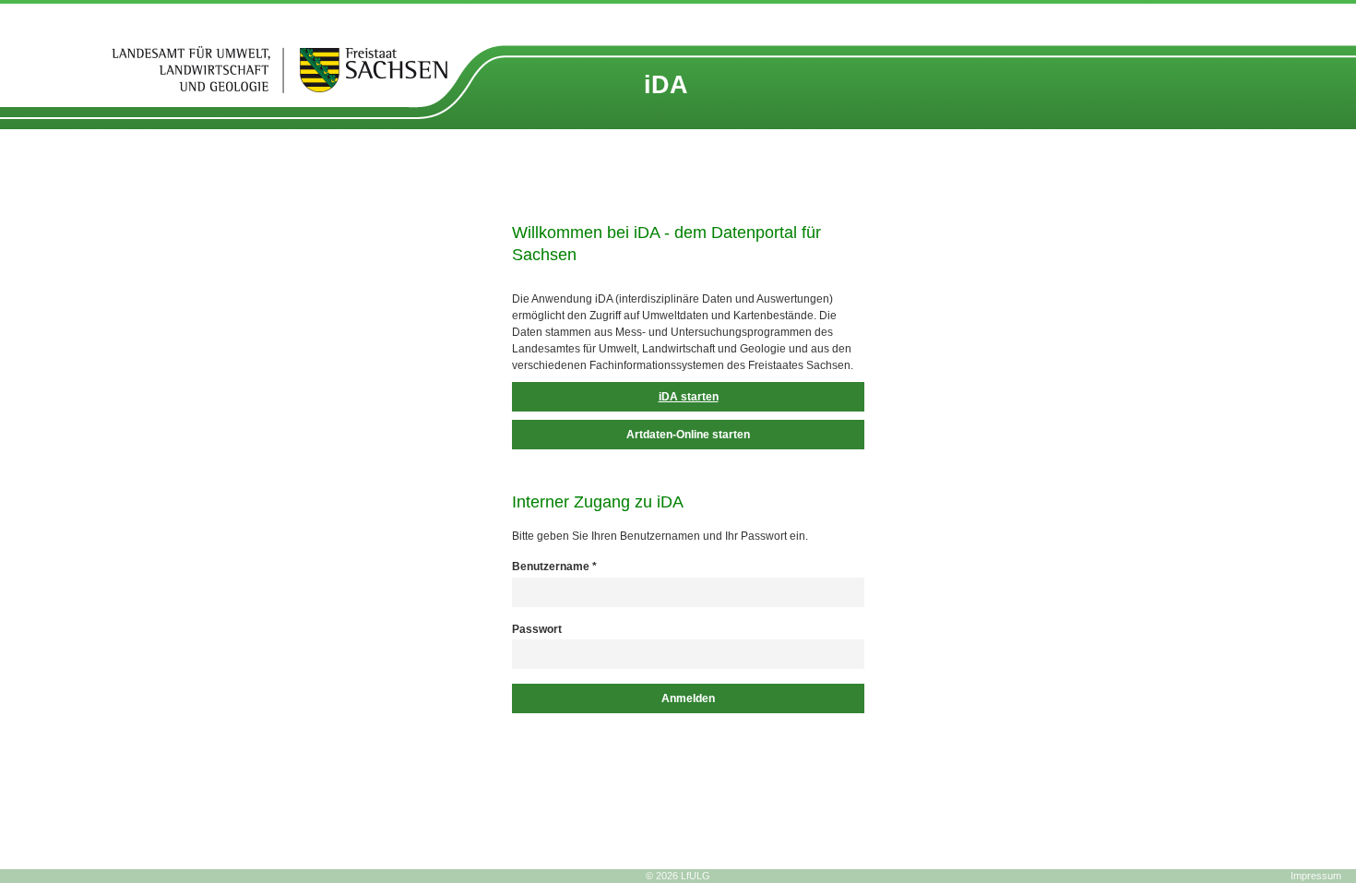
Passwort (537, 629)
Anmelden (688, 698)
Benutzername (554, 566)
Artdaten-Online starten (688, 434)
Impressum (1316, 875)
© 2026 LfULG (678, 875)
